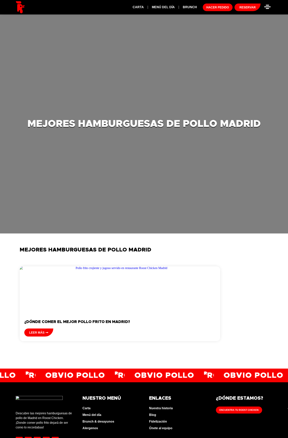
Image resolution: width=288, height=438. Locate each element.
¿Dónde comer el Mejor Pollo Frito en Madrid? (77, 322)
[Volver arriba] (277, 427)
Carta (138, 7)
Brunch (190, 7)
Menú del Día (163, 7)
